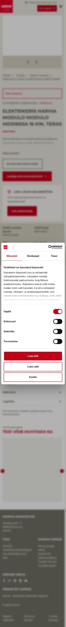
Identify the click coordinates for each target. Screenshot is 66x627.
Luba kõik (33, 356)
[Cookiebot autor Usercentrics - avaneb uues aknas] (48, 247)
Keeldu (33, 377)
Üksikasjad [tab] (33, 256)
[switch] (57, 321)
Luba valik (33, 366)
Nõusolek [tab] (12, 256)
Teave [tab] (54, 256)
